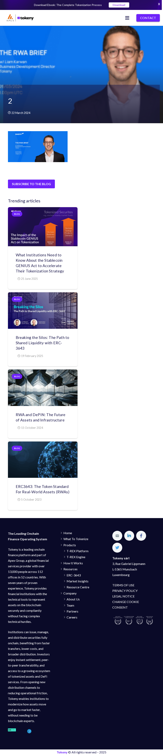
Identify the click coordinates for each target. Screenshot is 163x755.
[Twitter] (117, 548)
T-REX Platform (77, 551)
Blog (17, 214)
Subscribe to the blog (31, 184)
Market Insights (77, 581)
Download (119, 5)
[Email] (117, 536)
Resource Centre (78, 587)
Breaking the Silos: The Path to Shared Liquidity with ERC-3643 (42, 342)
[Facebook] (141, 536)
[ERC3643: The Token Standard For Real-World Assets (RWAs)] (43, 459)
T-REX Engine (76, 557)
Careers (72, 617)
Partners (72, 611)
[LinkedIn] (129, 536)
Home (67, 533)
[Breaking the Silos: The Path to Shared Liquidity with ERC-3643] (43, 310)
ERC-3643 (74, 575)
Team (70, 605)
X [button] (159, 4)
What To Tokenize (75, 539)
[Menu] (127, 18)
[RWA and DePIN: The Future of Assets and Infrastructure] (43, 387)
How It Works (73, 563)
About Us (73, 599)
